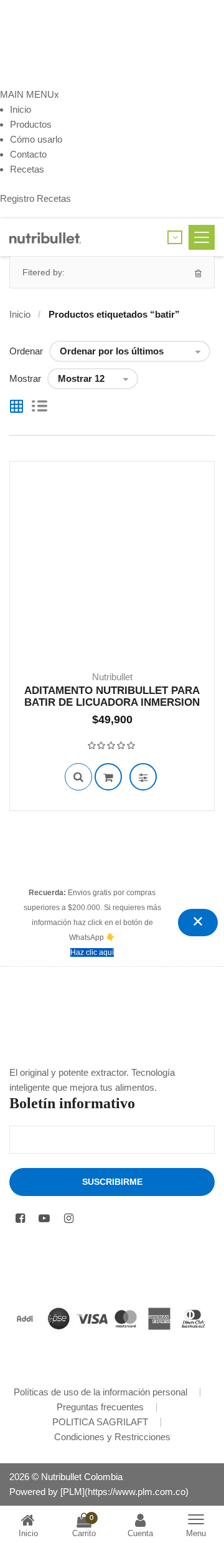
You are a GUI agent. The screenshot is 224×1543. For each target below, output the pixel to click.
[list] (39, 407)
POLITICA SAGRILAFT (100, 1422)
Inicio (20, 109)
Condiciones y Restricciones (112, 1436)
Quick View (78, 776)
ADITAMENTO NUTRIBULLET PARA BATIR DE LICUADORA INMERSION (112, 696)
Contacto (28, 154)
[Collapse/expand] (198, 922)
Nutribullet (112, 677)
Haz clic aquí (92, 952)
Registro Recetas (35, 198)
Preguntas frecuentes (100, 1407)
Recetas (27, 169)
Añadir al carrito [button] (108, 776)
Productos (31, 124)
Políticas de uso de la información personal (100, 1392)
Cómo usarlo (36, 139)
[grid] (16, 407)
